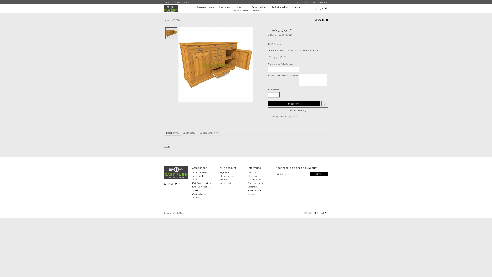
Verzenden (252, 187)
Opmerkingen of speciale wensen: (283, 75)
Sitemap (251, 194)
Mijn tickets (224, 179)
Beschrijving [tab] (172, 132)
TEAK (167, 146)
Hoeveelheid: (274, 89)
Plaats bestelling (298, 110)
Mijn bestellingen (227, 176)
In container (294, 103)
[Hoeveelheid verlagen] (271, 95)
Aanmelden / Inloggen (319, 2)
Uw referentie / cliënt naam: (280, 64)
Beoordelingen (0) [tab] (209, 132)
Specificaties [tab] (189, 132)
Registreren (225, 172)
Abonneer (319, 174)
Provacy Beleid (254, 179)
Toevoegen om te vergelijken (283, 116)
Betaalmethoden (255, 183)
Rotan (194, 179)
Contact (255, 10)
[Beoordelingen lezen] (277, 57)
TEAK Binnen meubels (201, 183)
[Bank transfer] (305, 213)
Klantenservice (254, 190)
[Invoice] (309, 213)
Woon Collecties (199, 194)
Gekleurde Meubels (200, 172)
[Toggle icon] (316, 9)
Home (191, 7)
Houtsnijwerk (197, 176)
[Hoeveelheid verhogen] (277, 95)
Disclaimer (252, 176)
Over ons (252, 172)
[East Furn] (171, 8)
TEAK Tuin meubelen (201, 187)
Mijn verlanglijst (226, 183)
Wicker (195, 190)
